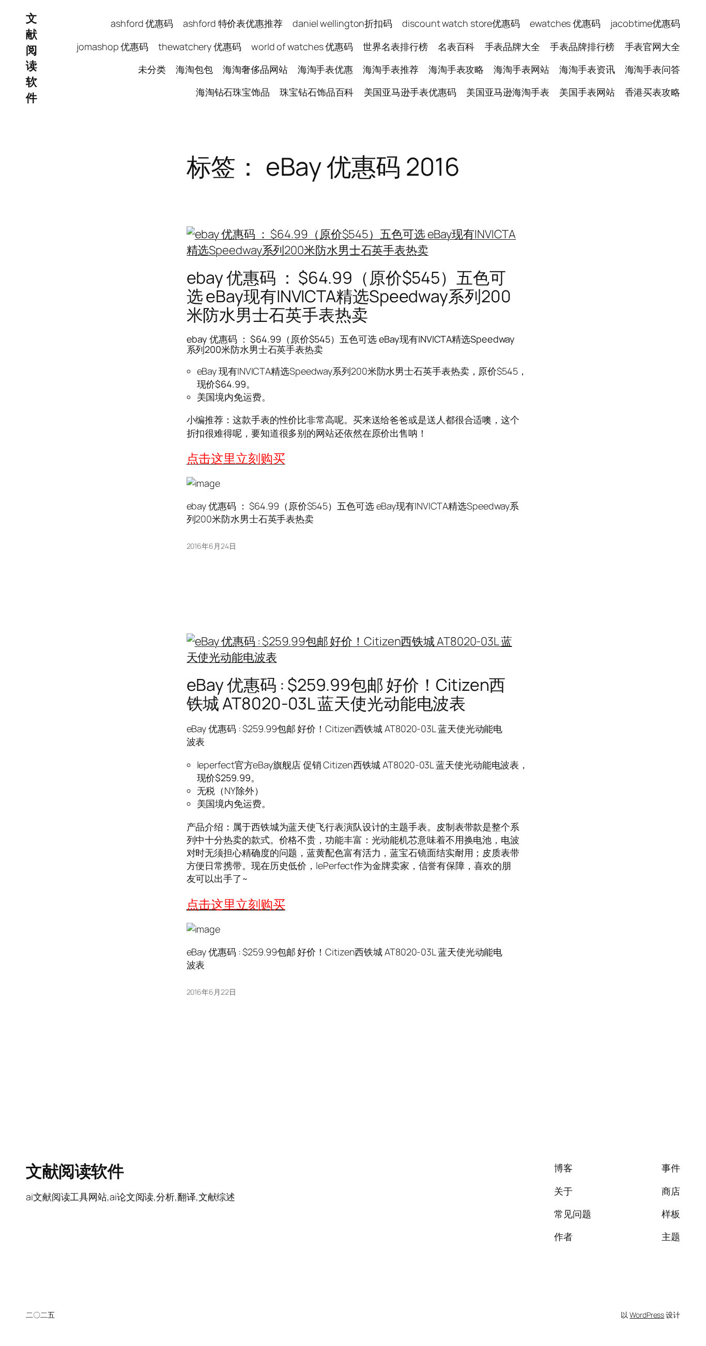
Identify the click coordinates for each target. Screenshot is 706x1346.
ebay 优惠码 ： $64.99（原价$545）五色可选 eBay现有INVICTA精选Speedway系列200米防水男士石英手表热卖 (349, 296)
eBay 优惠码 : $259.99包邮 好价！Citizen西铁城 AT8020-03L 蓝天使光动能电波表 (346, 694)
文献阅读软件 (31, 57)
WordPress (647, 1315)
